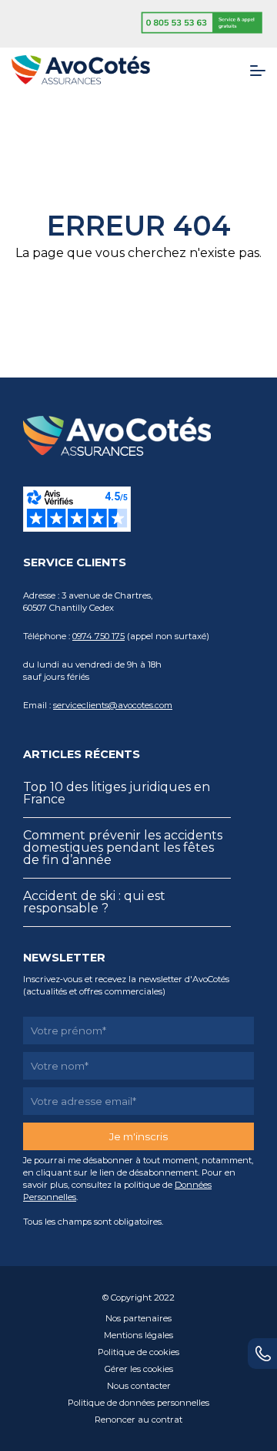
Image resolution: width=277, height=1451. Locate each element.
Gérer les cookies (139, 1369)
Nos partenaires (138, 1318)
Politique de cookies (138, 1352)
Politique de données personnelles (138, 1402)
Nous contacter (139, 1385)
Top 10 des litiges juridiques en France (116, 793)
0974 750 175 (98, 636)
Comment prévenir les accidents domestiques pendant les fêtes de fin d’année (122, 847)
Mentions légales (138, 1335)
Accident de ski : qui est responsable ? (94, 902)
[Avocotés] (81, 68)
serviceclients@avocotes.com (112, 705)
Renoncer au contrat (138, 1419)
